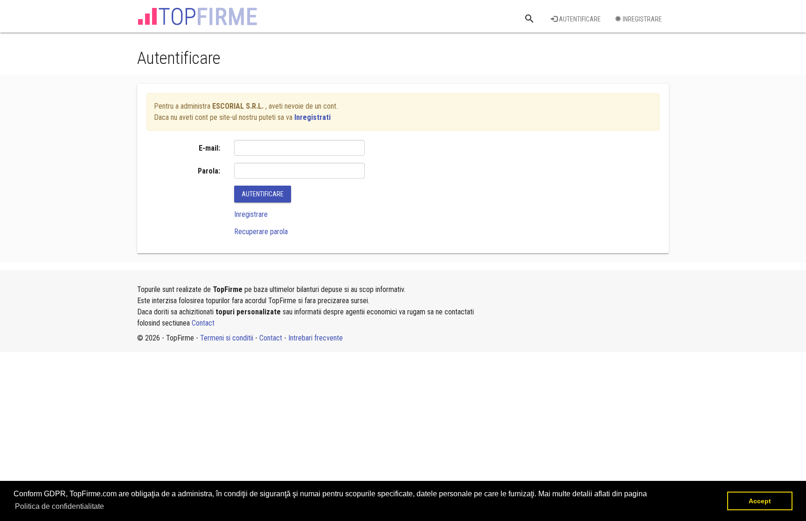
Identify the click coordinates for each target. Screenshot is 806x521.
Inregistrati (312, 117)
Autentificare (579, 19)
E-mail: (209, 148)
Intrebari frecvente (315, 337)
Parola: (209, 171)
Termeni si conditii (226, 337)
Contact (203, 323)
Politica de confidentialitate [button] (59, 506)
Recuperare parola (261, 231)
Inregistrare (641, 19)
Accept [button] (760, 501)
